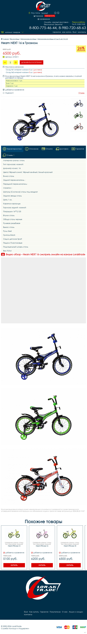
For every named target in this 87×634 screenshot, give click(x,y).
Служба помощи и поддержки (15, 628)
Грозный (44, 13)
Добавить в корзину (31, 62)
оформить (50, 16)
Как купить (66, 32)
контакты (82, 32)
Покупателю (55, 612)
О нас (65, 612)
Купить (14, 565)
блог (75, 32)
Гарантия (57, 32)
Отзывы (81, 93)
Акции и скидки (76, 612)
